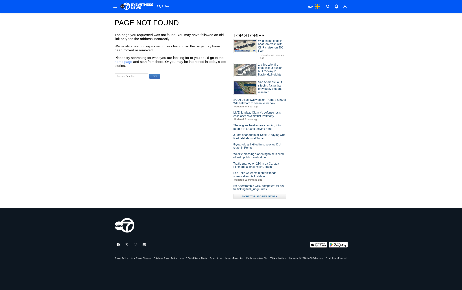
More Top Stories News (258, 196)
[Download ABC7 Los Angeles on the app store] (318, 245)
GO (155, 76)
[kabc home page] (124, 225)
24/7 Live (163, 6)
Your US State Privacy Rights (193, 258)
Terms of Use (216, 258)
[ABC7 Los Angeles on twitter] (126, 244)
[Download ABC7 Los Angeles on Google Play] (338, 245)
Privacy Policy (121, 258)
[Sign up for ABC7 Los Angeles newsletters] (144, 244)
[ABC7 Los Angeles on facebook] (118, 244)
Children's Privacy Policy (165, 258)
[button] (115, 6)
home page (123, 62)
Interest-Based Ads (234, 258)
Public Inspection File (256, 258)
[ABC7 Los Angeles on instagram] (135, 244)
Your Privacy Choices (141, 258)
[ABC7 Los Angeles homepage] (136, 6)
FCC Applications (278, 258)
